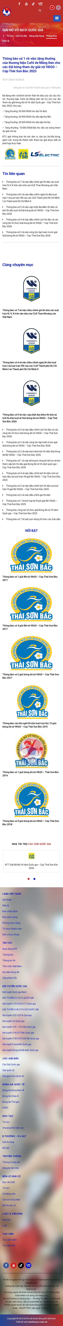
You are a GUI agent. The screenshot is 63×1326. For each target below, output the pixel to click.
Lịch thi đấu (21, 36)
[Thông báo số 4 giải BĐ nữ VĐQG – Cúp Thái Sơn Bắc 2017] (31, 604)
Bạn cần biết (8, 1182)
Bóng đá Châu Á (10, 1096)
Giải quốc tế (8, 1070)
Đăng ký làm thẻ (10, 1168)
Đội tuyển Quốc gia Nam (14, 992)
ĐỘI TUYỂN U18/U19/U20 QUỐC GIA (20, 1009)
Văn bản (6, 1219)
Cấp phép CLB (9, 978)
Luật (4, 1225)
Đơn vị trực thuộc (11, 934)
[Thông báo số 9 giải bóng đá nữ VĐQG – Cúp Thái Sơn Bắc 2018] (31, 799)
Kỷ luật (5, 1148)
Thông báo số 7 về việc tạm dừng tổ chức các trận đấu (33, 519)
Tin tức (10, 36)
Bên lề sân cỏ (11, 1176)
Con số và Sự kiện (11, 1199)
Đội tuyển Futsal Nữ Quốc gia (16, 1044)
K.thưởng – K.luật (14, 1136)
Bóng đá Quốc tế (13, 1084)
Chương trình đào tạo (13, 1128)
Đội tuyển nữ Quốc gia (13, 1021)
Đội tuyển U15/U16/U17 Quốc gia (19, 1003)
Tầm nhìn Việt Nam (12, 966)
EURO (5, 1107)
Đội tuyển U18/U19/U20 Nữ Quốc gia (20, 1038)
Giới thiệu (7, 899)
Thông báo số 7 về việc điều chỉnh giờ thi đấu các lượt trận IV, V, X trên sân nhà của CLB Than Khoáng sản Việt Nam (30, 185)
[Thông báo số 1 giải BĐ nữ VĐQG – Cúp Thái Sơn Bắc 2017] (31, 555)
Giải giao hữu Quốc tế (13, 1076)
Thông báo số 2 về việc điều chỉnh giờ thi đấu (28, 495)
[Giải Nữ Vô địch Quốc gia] (3, 36)
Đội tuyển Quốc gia (14, 986)
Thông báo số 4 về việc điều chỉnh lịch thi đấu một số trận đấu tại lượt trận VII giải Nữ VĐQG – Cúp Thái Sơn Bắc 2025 (31, 476)
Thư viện (8, 1233)
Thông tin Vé (8, 960)
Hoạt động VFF (9, 949)
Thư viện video (9, 1239)
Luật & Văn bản (12, 1213)
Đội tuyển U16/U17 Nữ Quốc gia (18, 1032)
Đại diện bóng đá (10, 972)
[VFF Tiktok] (33, 4)
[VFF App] (40, 4)
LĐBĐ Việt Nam (11, 893)
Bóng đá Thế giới (10, 1102)
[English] (58, 7)
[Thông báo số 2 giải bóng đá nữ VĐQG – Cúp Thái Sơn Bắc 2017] (31, 653)
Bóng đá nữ (19, 88)
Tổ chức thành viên (12, 928)
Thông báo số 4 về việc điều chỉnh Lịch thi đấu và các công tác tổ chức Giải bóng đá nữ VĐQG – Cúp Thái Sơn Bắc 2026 (30, 223)
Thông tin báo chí (11, 1162)
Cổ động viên (9, 1193)
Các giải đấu (10, 1058)
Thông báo (51, 36)
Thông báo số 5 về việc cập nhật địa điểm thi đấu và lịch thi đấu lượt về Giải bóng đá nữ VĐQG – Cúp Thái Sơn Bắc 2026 (30, 210)
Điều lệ (5, 41)
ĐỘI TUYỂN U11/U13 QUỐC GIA (18, 998)
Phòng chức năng (11, 923)
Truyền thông (11, 1156)
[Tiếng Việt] (52, 7)
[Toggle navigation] (57, 18)
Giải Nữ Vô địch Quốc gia (37, 88)
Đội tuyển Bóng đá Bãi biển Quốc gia (20, 1050)
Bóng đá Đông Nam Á (13, 1090)
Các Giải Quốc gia (11, 1064)
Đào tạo (7, 1116)
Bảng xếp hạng (36, 36)
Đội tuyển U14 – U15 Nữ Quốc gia (19, 1027)
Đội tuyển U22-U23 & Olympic (17, 1015)
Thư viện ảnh (9, 1245)
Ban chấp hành (10, 911)
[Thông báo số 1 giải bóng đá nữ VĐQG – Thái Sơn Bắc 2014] (31, 750)
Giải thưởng (8, 1142)
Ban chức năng (10, 917)
